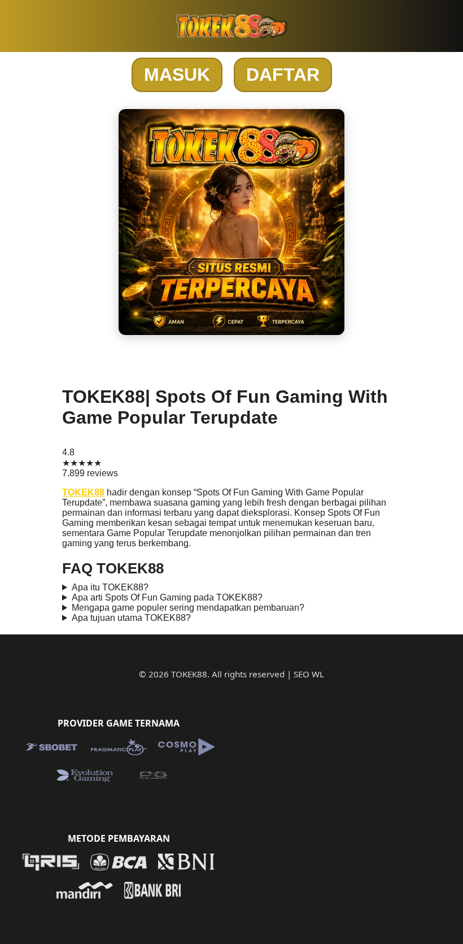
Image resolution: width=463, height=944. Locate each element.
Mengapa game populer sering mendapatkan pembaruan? (188, 607)
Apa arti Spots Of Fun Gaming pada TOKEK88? (167, 597)
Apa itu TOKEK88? (110, 587)
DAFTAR (283, 74)
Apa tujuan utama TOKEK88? (131, 618)
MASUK (177, 74)
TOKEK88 (83, 492)
